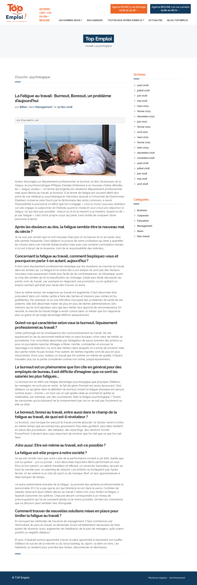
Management (43, 106)
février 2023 (144, 111)
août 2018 (142, 163)
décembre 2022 (146, 116)
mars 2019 (143, 147)
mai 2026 (142, 101)
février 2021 (143, 142)
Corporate (143, 215)
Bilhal (23, 106)
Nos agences (95, 20)
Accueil (89, 46)
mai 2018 (142, 178)
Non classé (143, 236)
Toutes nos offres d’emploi (125, 20)
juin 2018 (142, 173)
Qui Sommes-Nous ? (70, 20)
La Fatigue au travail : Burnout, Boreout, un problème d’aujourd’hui (63, 98)
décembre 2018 (146, 152)
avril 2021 (142, 132)
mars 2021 (142, 137)
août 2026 (143, 85)
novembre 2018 (145, 158)
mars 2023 (143, 106)
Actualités (155, 20)
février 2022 (144, 126)
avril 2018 (142, 184)
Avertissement (177, 577)
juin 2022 (142, 121)
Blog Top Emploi (177, 20)
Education (143, 220)
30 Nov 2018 (64, 106)
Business (142, 210)
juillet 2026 (143, 90)
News (140, 231)
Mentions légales (157, 577)
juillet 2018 (143, 168)
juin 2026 (142, 95)
